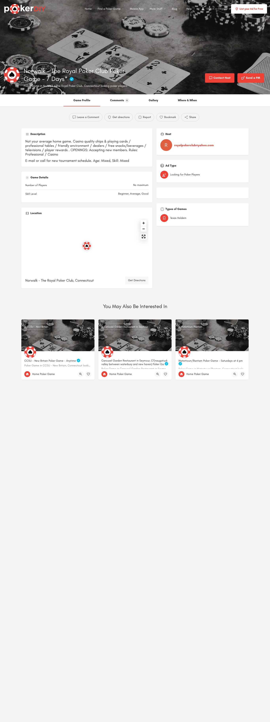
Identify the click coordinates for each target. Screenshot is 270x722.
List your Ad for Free (251, 8)
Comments (119, 100)
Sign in (210, 8)
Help (189, 8)
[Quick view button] (80, 374)
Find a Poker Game (109, 8)
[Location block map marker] (87, 246)
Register (223, 8)
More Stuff (156, 8)
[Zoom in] (143, 223)
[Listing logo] (12, 75)
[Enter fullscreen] (143, 236)
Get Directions (136, 280)
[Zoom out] (143, 229)
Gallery (153, 100)
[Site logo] (25, 8)
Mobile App (137, 8)
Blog (174, 8)
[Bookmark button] (88, 374)
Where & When (187, 100)
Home (88, 8)
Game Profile (81, 100)
